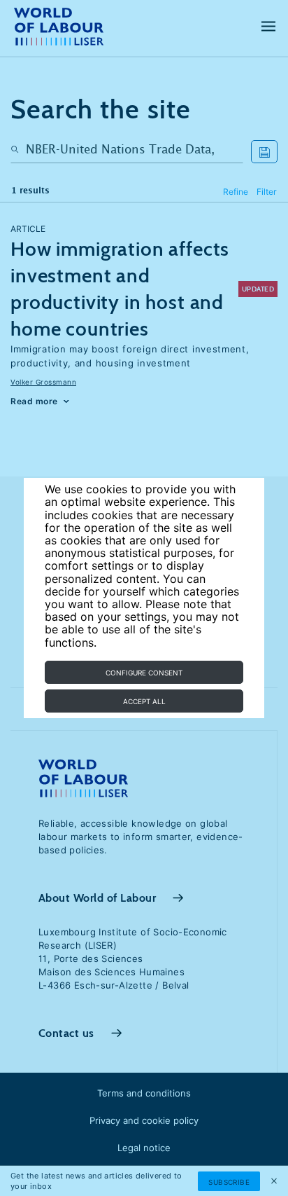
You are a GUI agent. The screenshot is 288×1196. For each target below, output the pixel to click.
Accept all (144, 701)
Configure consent (144, 672)
